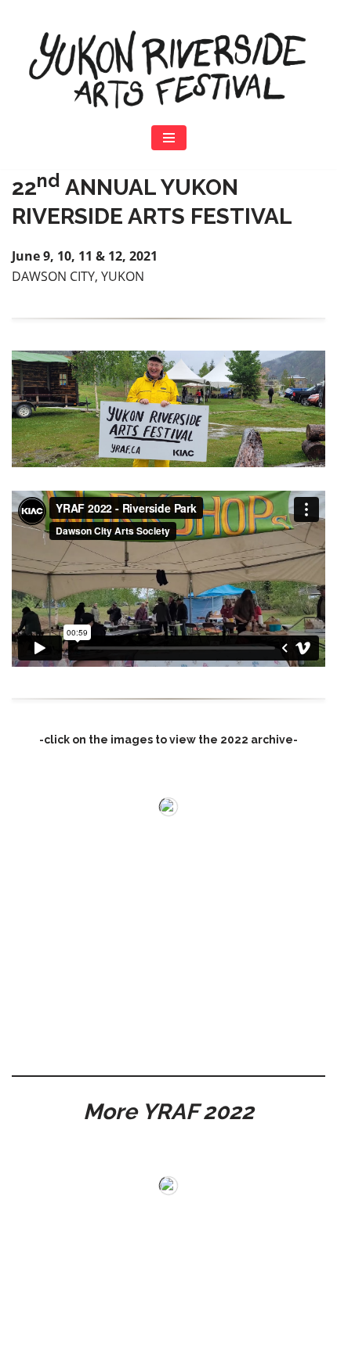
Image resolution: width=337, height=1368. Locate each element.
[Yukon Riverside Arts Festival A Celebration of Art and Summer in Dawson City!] (168, 69)
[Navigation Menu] (169, 137)
